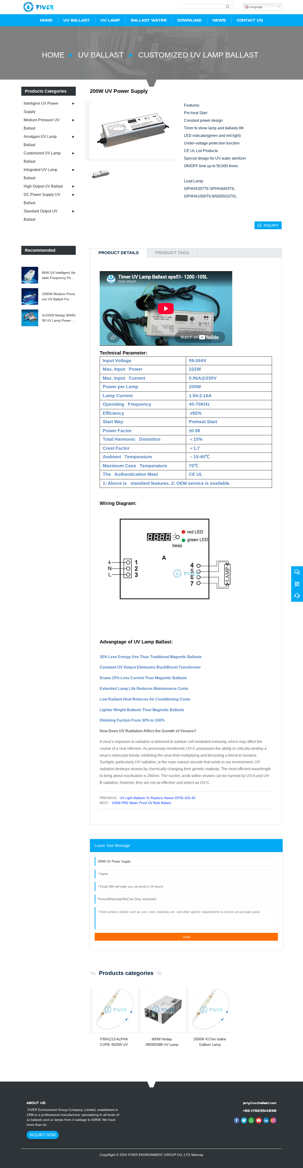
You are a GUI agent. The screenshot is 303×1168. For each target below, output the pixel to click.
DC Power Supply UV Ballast (42, 199)
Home (53, 55)
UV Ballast (101, 55)
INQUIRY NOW (43, 1135)
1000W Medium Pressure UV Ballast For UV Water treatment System (58, 297)
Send (186, 937)
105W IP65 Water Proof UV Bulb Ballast (141, 803)
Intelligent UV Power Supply (41, 107)
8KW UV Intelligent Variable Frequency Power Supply (59, 276)
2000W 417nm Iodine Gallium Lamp (209, 1042)
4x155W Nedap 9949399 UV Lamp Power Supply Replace (59, 318)
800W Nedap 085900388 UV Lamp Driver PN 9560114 (162, 1042)
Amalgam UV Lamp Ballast (40, 141)
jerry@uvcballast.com (259, 1103)
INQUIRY (271, 225)
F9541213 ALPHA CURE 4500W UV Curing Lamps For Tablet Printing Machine (114, 1042)
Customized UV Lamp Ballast (197, 55)
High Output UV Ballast (43, 186)
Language (255, 7)
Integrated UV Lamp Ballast (40, 174)
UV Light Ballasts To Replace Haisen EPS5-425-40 (157, 798)
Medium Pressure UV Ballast (42, 124)
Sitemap (197, 1155)
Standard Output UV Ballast (41, 215)
